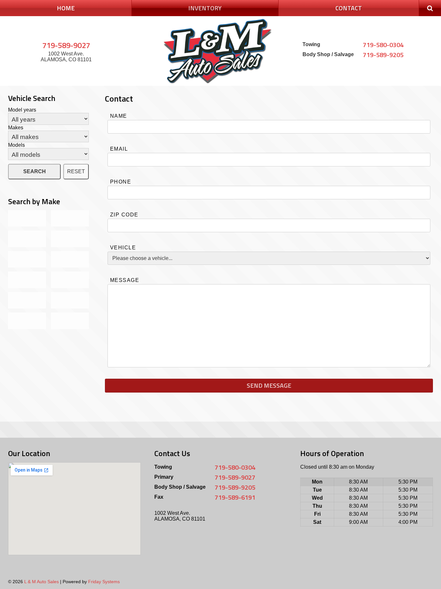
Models (16, 145)
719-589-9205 (383, 55)
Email (119, 149)
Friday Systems (104, 581)
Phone (120, 182)
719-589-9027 (66, 45)
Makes (15, 127)
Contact (348, 8)
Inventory (204, 8)
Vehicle (123, 247)
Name (118, 116)
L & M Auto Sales (41, 581)
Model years (22, 110)
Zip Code (124, 214)
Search (34, 171)
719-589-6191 (235, 497)
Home (66, 8)
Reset (76, 171)
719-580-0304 (383, 45)
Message (124, 280)
